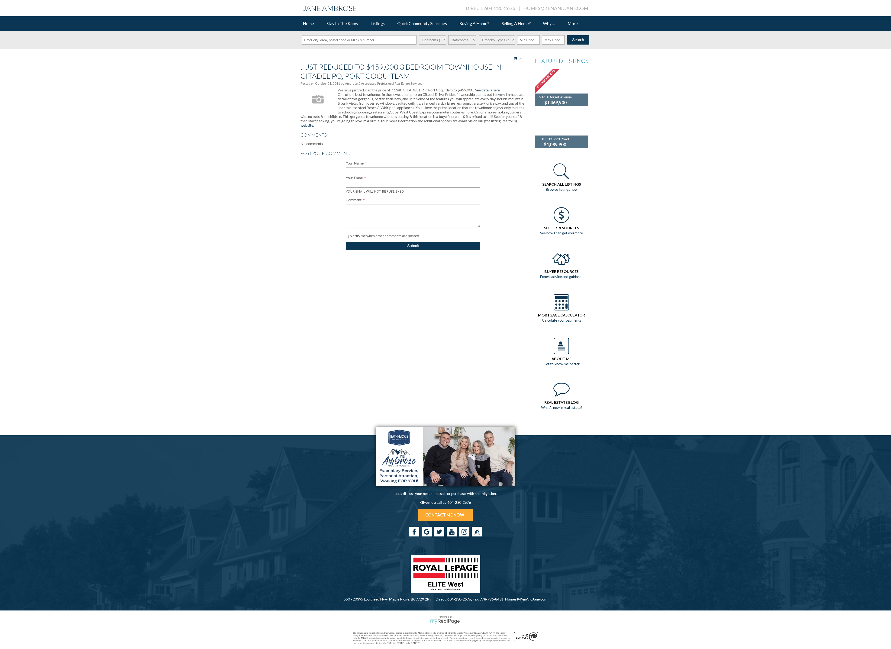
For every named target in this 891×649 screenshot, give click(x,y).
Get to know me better (561, 364)
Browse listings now (562, 189)
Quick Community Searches (422, 23)
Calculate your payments (561, 320)
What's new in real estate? (561, 407)
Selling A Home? (516, 23)
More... (574, 23)
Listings (378, 23)
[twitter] (439, 531)
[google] (427, 531)
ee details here (488, 90)
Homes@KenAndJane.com (555, 8)
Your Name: (355, 163)
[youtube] (452, 531)
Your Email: (355, 177)
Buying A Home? (474, 23)
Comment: (354, 199)
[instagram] (464, 531)
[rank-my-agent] (477, 531)
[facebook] (414, 531)
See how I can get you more (561, 233)
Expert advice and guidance (561, 276)
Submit (413, 246)
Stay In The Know (342, 23)
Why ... (549, 23)
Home (308, 23)
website (306, 125)
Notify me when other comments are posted (384, 235)
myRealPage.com (445, 621)
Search (578, 40)
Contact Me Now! (445, 514)
